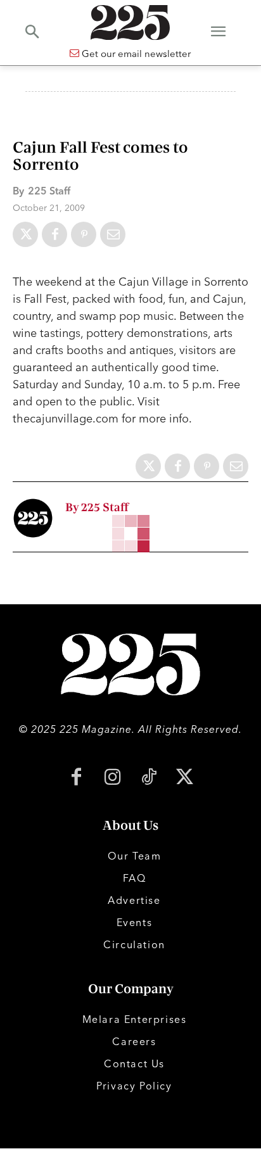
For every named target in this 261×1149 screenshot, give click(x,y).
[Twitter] (25, 234)
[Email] (112, 234)
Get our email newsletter (135, 54)
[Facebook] (54, 234)
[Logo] (130, 22)
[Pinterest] (83, 234)
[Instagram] (112, 778)
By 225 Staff (97, 507)
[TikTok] (148, 778)
